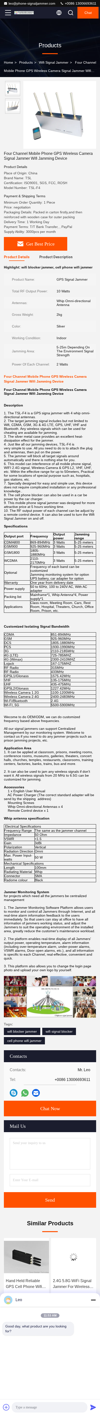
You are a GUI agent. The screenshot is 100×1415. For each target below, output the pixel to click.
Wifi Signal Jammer (53, 62)
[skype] (13, 1093)
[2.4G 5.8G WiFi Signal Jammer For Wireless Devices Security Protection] (26, 1257)
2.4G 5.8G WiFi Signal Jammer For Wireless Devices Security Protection (25, 1284)
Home (8, 62)
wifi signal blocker (59, 1031)
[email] (36, 1093)
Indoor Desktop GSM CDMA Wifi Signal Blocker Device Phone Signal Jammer (72, 1284)
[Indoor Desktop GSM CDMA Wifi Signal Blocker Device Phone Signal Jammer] (73, 1257)
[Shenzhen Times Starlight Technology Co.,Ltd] (24, 13)
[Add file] (6, 1407)
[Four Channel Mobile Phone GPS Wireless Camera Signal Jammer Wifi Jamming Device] (59, 115)
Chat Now (50, 1108)
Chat (88, 13)
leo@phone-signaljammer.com (31, 3)
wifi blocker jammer (22, 1031)
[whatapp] (25, 1093)
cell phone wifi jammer (24, 1041)
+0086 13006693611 (80, 3)
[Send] (93, 1407)
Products (26, 62)
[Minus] (93, 1300)
